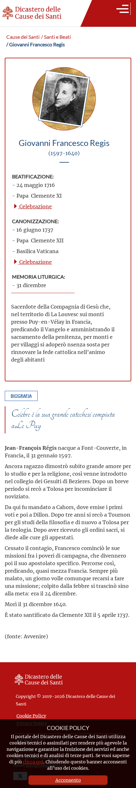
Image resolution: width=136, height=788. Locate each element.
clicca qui (33, 762)
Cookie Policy (31, 716)
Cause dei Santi (23, 37)
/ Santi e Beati (56, 37)
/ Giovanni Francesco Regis (35, 44)
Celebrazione (35, 206)
